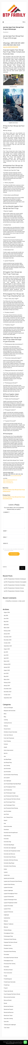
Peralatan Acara (7, 945)
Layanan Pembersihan (9, 896)
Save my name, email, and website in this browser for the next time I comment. (14, 550)
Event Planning (7, 741)
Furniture (6, 744)
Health (5, 747)
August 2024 (7, 670)
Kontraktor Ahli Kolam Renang (11, 860)
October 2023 (7, 694)
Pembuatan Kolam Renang (10, 939)
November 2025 (7, 639)
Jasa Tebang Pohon (8, 817)
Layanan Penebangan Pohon (10, 899)
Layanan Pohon (7, 908)
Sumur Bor (6, 1021)
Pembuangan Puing (8, 936)
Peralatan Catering (8, 948)
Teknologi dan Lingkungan (10, 1024)
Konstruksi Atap (7, 841)
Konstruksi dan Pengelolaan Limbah (12, 850)
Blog (5, 716)
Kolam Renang (7, 835)
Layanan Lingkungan (8, 890)
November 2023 (7, 691)
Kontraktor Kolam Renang (10, 866)
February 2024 (7, 682)
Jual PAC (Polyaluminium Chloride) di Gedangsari (15, 579)
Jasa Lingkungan (7, 780)
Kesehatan (6, 829)
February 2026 (7, 630)
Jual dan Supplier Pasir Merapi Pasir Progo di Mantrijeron (14, 489)
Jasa (5, 756)
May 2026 (6, 621)
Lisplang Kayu (7, 918)
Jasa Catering (7, 765)
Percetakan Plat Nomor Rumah (11, 957)
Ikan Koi (5, 753)
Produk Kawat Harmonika (9, 982)
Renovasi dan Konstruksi (9, 997)
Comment (6, 512)
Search (5, 566)
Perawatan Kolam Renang (10, 951)
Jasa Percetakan (7, 811)
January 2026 (7, 633)
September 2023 (8, 697)
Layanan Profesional (8, 911)
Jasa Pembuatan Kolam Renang (11, 796)
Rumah (5, 1003)
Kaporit (5, 820)
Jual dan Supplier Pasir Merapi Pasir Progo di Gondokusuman (14, 496)
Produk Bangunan (8, 978)
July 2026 (6, 615)
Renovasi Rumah (7, 1000)
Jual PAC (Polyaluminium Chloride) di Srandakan (14, 585)
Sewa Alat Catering (8, 1018)
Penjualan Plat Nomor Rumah (10, 942)
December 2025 (7, 636)
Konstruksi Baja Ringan (9, 844)
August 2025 (7, 649)
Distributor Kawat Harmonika (10, 732)
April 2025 (6, 658)
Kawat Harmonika (8, 826)
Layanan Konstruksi (8, 887)
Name (5, 531)
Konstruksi (6, 838)
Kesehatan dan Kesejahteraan (11, 832)
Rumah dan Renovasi (8, 1012)
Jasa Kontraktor (7, 771)
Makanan (6, 921)
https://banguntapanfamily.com (10, 479)
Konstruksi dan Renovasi (9, 854)
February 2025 (7, 664)
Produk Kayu (7, 985)
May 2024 (6, 676)
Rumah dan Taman (8, 1015)
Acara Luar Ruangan (8, 707)
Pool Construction (8, 972)
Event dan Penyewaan (9, 738)
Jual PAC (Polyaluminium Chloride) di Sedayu (14, 591)
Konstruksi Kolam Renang (9, 857)
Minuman (6, 927)
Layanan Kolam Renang (9, 884)
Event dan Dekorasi (8, 735)
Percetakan (6, 954)
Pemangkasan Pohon (8, 933)
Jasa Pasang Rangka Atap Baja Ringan (12, 783)
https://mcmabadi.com (8, 482)
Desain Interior (7, 728)
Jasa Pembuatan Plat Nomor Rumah (12, 799)
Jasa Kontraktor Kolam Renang (11, 774)
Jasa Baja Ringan (7, 759)
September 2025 (8, 646)
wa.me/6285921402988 (10, 47)
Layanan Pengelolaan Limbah (10, 902)
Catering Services (8, 722)
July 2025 (6, 652)
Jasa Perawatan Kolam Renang (11, 808)
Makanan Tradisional (8, 924)
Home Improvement (8, 750)
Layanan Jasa (7, 875)
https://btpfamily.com (8, 481)
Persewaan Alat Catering (9, 963)
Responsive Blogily (10, 1043)
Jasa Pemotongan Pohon (9, 802)
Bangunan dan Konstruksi (9, 710)
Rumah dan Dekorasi (8, 1006)
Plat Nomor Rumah (8, 969)
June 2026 (6, 618)
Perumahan (6, 966)
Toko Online (7, 1027)
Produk (5, 975)
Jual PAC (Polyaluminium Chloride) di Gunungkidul (15, 582)
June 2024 (6, 673)
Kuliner (5, 869)
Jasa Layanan (7, 777)
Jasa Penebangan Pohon (9, 805)
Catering (6, 719)
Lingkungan (6, 914)
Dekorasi (6, 725)
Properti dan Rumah (8, 991)
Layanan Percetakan (8, 905)
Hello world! (22, 601)
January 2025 (7, 667)
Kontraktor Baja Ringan (9, 863)
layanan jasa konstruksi (9, 878)
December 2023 (7, 688)
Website (5, 543)
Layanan (6, 872)
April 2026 (6, 624)
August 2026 (7, 612)
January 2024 (7, 685)
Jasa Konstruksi (7, 768)
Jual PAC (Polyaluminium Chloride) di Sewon (14, 588)
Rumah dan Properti (8, 1009)
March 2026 (6, 627)
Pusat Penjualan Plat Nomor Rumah (12, 994)
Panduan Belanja (7, 930)
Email (5, 537)
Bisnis (5, 713)
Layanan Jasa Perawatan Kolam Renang (13, 881)
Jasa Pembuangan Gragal (9, 793)
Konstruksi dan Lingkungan (10, 847)
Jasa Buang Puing (8, 762)
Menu (24, 22)
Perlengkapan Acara (8, 960)
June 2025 (6, 655)
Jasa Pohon (6, 814)
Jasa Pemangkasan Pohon (10, 786)
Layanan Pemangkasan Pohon (10, 893)
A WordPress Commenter (11, 601)
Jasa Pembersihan (8, 790)
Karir (5, 823)
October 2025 (7, 643)
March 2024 (6, 679)
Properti (6, 988)
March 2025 (6, 661)
